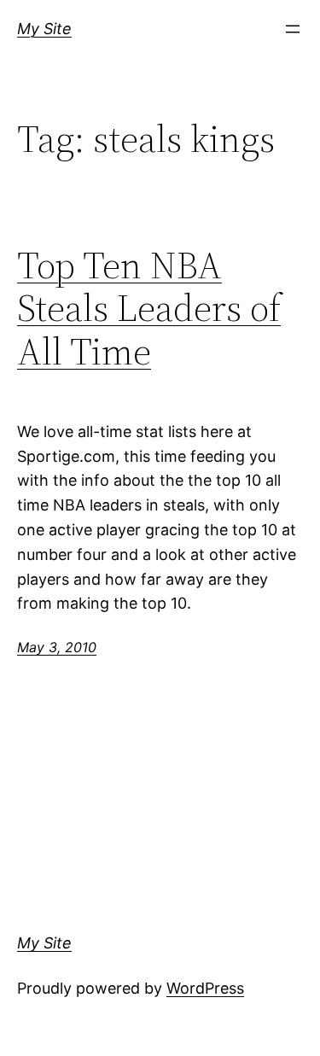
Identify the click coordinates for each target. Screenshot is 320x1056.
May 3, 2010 (56, 647)
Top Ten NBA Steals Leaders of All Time (149, 309)
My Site (44, 29)
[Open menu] (292, 29)
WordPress (205, 988)
